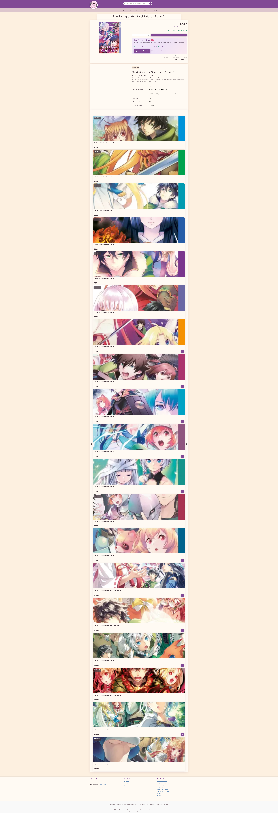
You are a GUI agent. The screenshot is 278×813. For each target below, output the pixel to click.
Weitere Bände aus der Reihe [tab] (99, 112)
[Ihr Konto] (183, 3)
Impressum (159, 793)
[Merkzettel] (179, 3)
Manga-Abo (126, 781)
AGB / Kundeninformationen (163, 791)
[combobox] (136, 3)
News (125, 787)
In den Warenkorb (169, 35)
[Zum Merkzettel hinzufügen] (183, 117)
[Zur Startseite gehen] (94, 5)
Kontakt (125, 785)
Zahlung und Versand (162, 783)
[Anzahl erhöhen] (148, 35)
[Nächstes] (187, 444)
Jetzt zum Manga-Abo (143, 51)
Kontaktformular (102, 784)
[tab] (135, 67)
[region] (110, 38)
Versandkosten (136, 809)
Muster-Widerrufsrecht (162, 789)
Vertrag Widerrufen (162, 785)
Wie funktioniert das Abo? (157, 50)
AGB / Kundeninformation (162, 804)
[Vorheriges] (91, 444)
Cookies (159, 795)
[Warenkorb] (186, 3)
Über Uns (126, 783)
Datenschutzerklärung (162, 781)
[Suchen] (150, 3)
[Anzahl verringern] (133, 35)
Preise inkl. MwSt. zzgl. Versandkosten (179, 26)
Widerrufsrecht (160, 787)
